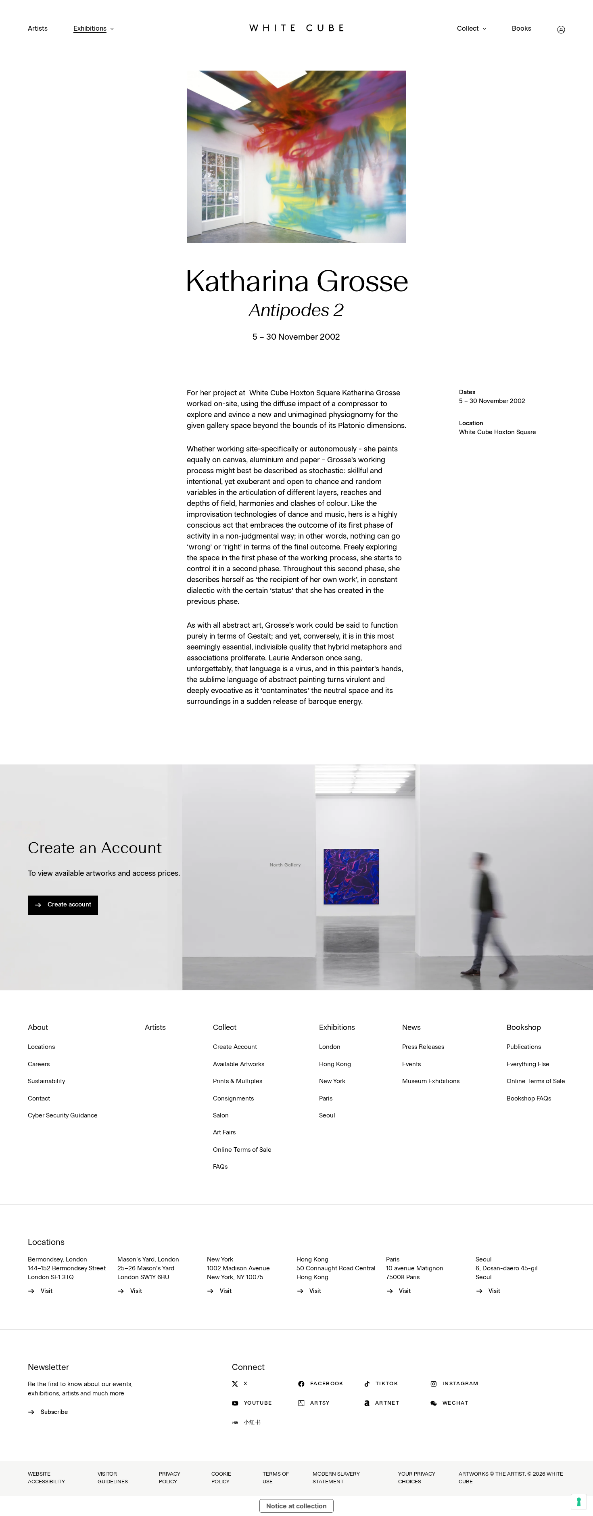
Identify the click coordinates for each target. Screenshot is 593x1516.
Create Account (235, 1047)
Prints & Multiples (237, 1081)
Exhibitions (89, 29)
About (38, 1028)
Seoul (327, 1116)
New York (332, 1081)
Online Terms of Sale (242, 1150)
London (329, 1047)
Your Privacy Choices (416, 1478)
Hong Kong (335, 1064)
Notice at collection (296, 1506)
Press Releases (423, 1047)
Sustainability (46, 1081)
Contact (39, 1099)
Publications (524, 1047)
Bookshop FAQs (529, 1099)
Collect (468, 29)
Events (411, 1064)
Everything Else (528, 1064)
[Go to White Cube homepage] (296, 29)
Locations (41, 1047)
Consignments (233, 1099)
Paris (325, 1099)
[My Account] (561, 29)
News (411, 1028)
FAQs (220, 1167)
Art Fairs (224, 1133)
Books (521, 28)
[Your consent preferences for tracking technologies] (579, 1502)
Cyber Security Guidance (63, 1116)
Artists (38, 28)
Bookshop (524, 1028)
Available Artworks (238, 1064)
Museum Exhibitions (430, 1081)
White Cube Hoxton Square (497, 432)
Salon (221, 1116)
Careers (39, 1064)
